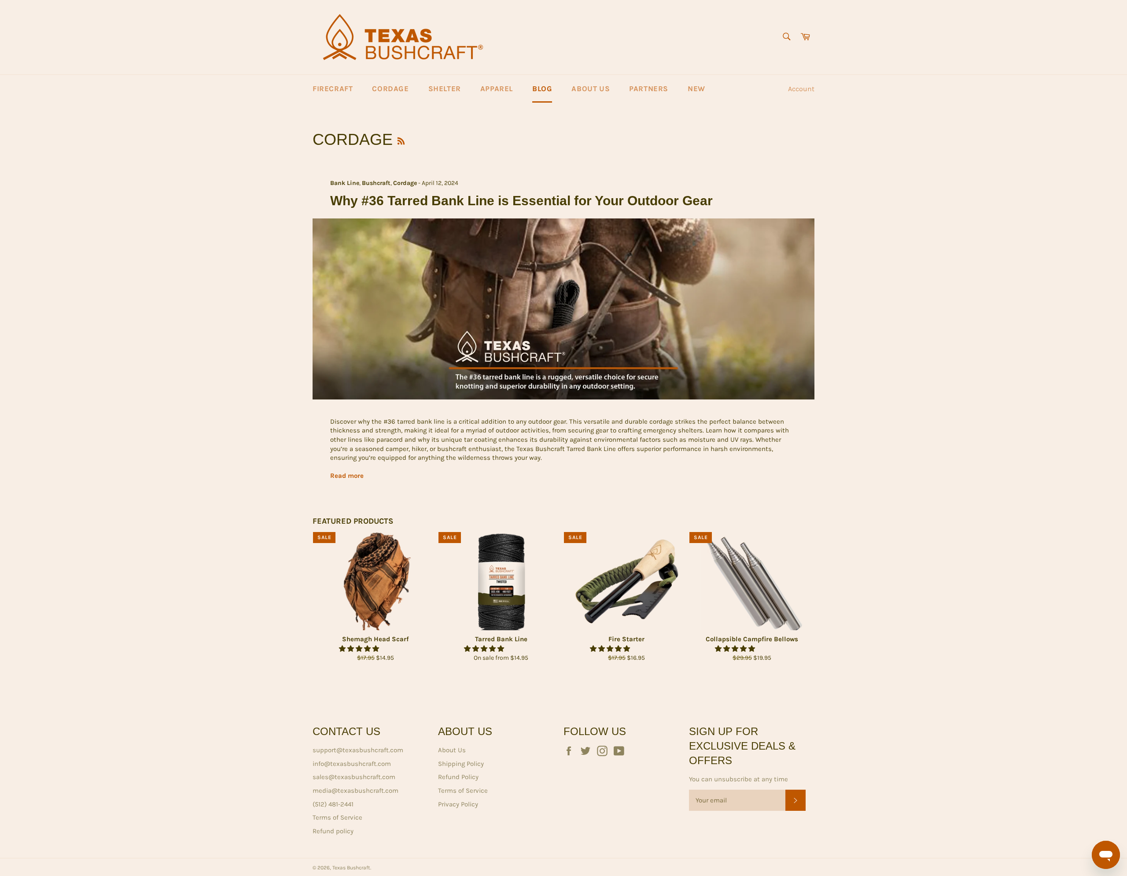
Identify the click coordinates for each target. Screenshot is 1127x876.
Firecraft (333, 88)
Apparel (496, 88)
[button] (360, 649)
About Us (590, 88)
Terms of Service (337, 817)
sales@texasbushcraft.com (354, 777)
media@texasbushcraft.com (355, 791)
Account (801, 89)
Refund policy (333, 831)
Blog (542, 88)
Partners (648, 88)
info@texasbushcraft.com (352, 764)
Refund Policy (458, 777)
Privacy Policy (458, 804)
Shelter (444, 88)
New (696, 88)
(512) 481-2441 (333, 804)
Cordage (390, 88)
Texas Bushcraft (351, 868)
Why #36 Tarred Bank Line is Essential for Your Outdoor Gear (521, 200)
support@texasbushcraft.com (358, 750)
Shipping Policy (461, 764)
